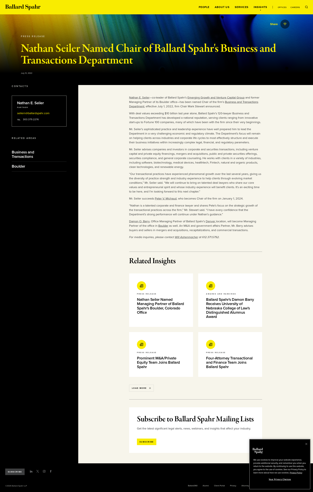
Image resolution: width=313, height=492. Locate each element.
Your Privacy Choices (280, 479)
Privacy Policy (296, 472)
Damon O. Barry (139, 221)
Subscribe (15, 472)
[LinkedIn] (31, 471)
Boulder (163, 226)
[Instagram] (44, 471)
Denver (211, 221)
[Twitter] (37, 471)
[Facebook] (50, 471)
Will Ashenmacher (186, 237)
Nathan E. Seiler (139, 97)
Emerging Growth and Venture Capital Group (216, 97)
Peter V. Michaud (166, 198)
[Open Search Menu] (306, 7)
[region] (279, 464)
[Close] (306, 444)
